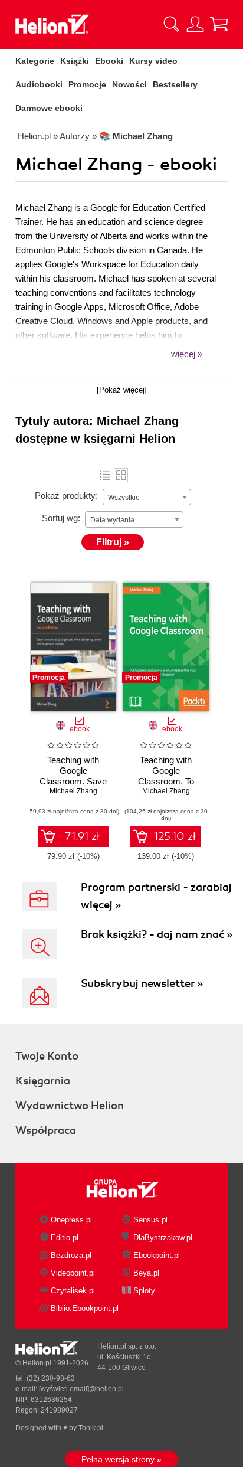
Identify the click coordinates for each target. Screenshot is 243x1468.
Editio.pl (64, 1237)
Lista (105, 475)
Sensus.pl (150, 1219)
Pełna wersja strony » (121, 1459)
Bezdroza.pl (71, 1255)
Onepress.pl (71, 1219)
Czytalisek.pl (73, 1290)
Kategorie (34, 61)
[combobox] (147, 497)
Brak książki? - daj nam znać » (156, 934)
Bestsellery (175, 84)
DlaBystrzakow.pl (162, 1237)
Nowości (129, 84)
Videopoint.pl (73, 1272)
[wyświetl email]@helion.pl (81, 1389)
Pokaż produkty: (66, 496)
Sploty (144, 1290)
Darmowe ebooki (49, 108)
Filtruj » (112, 542)
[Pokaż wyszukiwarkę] (171, 24)
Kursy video (153, 61)
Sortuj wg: (61, 518)
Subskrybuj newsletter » (142, 983)
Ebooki (109, 61)
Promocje (87, 84)
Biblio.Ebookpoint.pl (85, 1308)
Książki (74, 61)
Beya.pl (146, 1272)
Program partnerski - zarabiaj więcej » (156, 896)
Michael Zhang (73, 791)
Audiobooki (39, 84)
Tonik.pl (90, 1428)
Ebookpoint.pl (156, 1255)
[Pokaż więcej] (122, 389)
